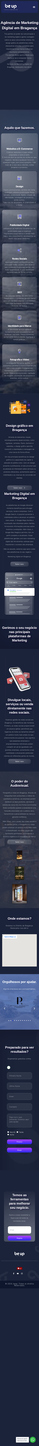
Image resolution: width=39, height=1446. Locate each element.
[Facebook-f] (13, 1260)
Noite (12, 1122)
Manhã (12, 1119)
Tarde (21, 1119)
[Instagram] (22, 1260)
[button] (34, 7)
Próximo (19, 1129)
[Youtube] (18, 1260)
